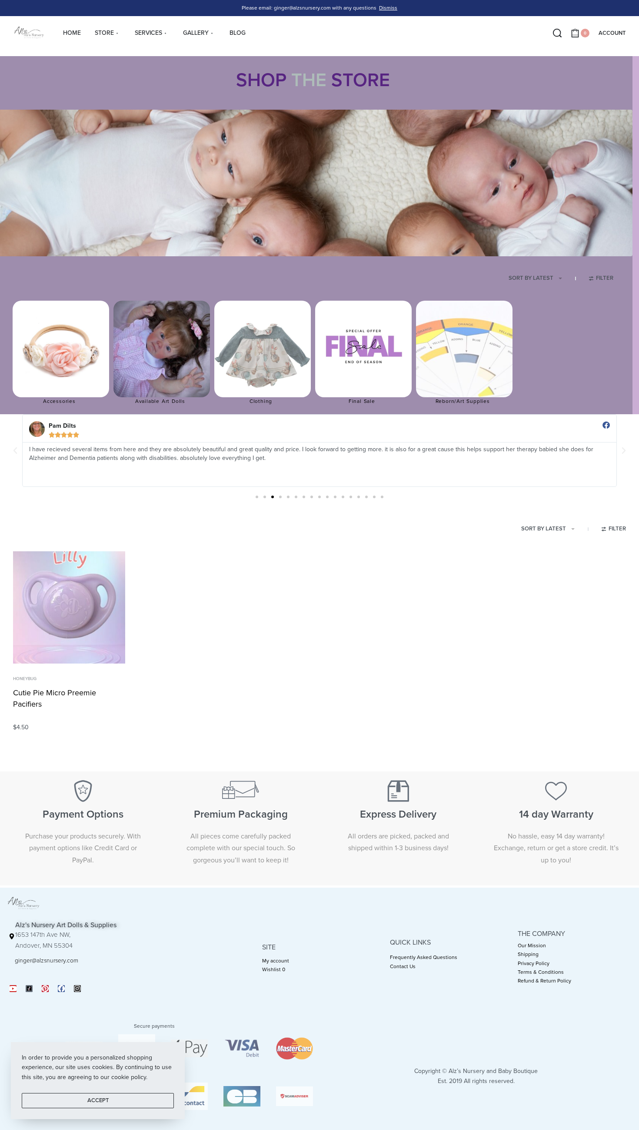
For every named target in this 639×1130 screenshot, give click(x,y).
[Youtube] (13, 988)
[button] (15, 450)
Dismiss (388, 8)
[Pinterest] (45, 988)
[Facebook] (61, 988)
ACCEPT (98, 1100)
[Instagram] (77, 988)
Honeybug (25, 679)
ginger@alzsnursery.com (46, 960)
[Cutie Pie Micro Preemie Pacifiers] (69, 607)
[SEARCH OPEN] (557, 33)
